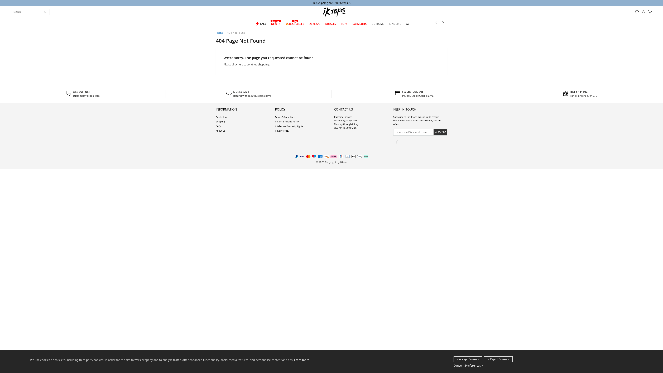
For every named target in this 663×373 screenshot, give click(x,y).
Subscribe (440, 131)
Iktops (343, 162)
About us (220, 130)
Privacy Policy (282, 130)
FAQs (218, 126)
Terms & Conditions (285, 117)
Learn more (301, 360)
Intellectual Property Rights (289, 126)
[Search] (45, 12)
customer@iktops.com (86, 95)
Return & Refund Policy (287, 121)
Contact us (221, 117)
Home (219, 32)
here (240, 64)
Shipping (220, 121)
